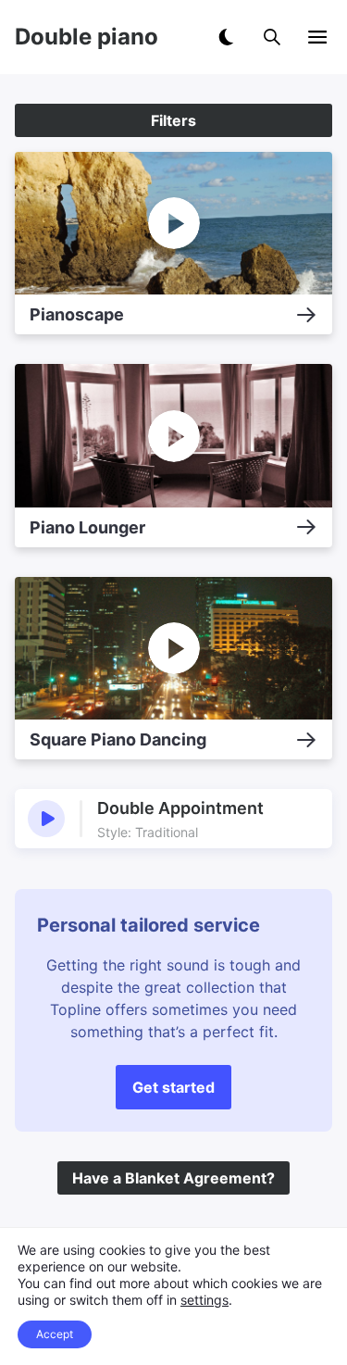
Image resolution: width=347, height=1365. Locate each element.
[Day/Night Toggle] (225, 37)
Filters (173, 120)
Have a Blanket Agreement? (173, 1178)
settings (204, 1300)
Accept (54, 1334)
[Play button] (46, 818)
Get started (173, 1087)
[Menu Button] (317, 37)
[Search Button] (272, 37)
